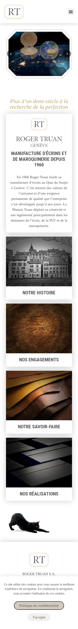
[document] (39, 314)
